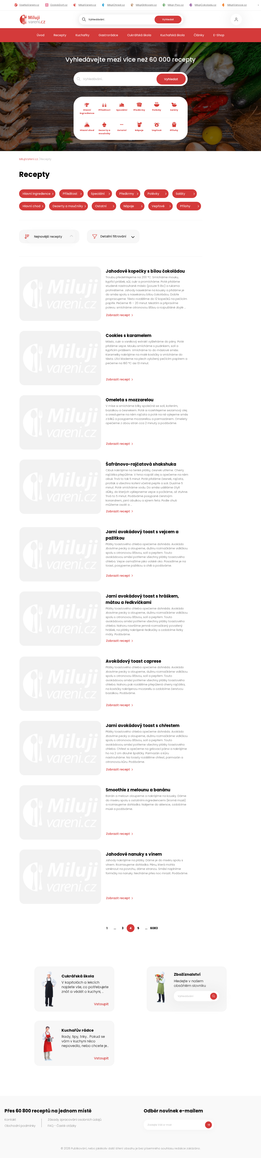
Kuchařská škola (172, 35)
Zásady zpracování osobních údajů (74, 1119)
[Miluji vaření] (32, 19)
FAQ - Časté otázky (62, 1126)
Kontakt (10, 1119)
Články (199, 35)
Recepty (59, 35)
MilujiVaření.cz (28, 159)
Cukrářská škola (139, 35)
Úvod (40, 35)
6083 (154, 928)
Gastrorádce (108, 35)
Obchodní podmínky (20, 1126)
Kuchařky (82, 35)
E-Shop (218, 35)
